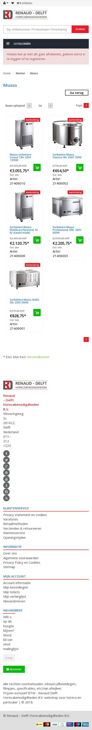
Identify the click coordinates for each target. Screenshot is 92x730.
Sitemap (9, 567)
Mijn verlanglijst (14, 596)
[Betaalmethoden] (39, 724)
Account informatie (17, 583)
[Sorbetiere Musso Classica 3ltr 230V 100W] (67, 134)
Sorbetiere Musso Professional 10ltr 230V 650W (67, 229)
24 (40, 105)
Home (7, 73)
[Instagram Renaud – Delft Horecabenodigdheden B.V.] (6, 492)
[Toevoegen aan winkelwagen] (37, 167)
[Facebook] (6, 453)
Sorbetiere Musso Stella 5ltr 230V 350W (24, 301)
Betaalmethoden (15, 523)
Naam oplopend (15, 105)
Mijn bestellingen (15, 587)
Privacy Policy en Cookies (21, 562)
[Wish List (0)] (12, 3)
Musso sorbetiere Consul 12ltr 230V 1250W (20, 157)
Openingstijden (14, 537)
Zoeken (80, 29)
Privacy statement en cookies (25, 515)
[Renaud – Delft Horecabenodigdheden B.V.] (9, 16)
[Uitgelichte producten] (6, 498)
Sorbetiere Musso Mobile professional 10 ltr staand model (24, 229)
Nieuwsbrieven (14, 601)
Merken (20, 73)
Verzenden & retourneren (22, 528)
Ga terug (77, 92)
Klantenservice (14, 533)
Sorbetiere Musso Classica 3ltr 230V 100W (67, 156)
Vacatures (10, 519)
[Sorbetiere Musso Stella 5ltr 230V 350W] (25, 279)
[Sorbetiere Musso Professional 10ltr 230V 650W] (67, 207)
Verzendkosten (38, 357)
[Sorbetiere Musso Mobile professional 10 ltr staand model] (25, 207)
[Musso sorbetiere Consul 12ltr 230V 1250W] (25, 134)
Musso (34, 73)
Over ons (10, 553)
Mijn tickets (11, 592)
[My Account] (6, 3)
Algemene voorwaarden (21, 558)
